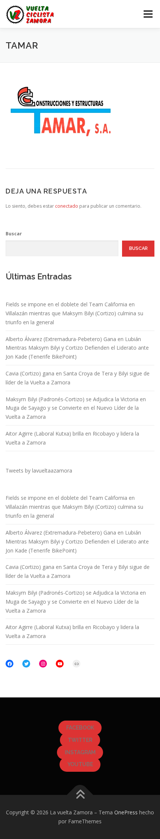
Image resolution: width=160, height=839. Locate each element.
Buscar (14, 233)
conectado (66, 206)
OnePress (126, 812)
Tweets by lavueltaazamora (39, 470)
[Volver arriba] (80, 795)
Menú (147, 14)
